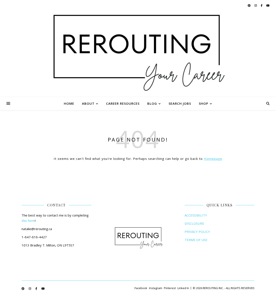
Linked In (183, 288)
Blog (152, 103)
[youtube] (268, 5)
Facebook (141, 288)
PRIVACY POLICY (197, 231)
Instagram (155, 288)
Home (69, 103)
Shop (203, 103)
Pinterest (170, 288)
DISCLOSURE (194, 223)
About (88, 103)
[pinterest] (249, 5)
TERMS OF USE (196, 240)
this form (28, 220)
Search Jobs (180, 103)
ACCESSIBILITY (196, 215)
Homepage (213, 158)
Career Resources (123, 103)
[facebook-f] (262, 5)
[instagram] (255, 5)
